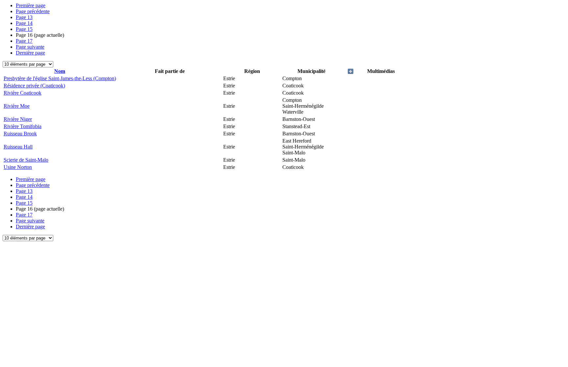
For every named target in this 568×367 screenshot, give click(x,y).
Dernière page (30, 53)
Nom (59, 71)
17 (24, 41)
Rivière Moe (17, 106)
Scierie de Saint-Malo (26, 160)
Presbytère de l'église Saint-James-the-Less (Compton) (60, 78)
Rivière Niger (18, 119)
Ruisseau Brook (20, 133)
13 (24, 17)
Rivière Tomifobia (22, 126)
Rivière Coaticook (22, 93)
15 (24, 29)
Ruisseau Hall (18, 146)
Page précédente (33, 11)
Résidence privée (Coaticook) (34, 85)
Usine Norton (18, 167)
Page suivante (30, 47)
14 (24, 23)
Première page (30, 5)
